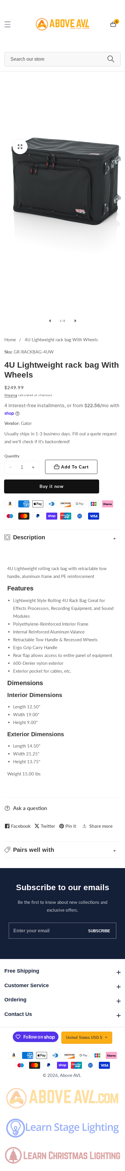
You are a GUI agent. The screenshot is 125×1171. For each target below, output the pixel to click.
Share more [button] (100, 826)
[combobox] (62, 59)
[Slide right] (75, 320)
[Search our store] (111, 59)
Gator (26, 423)
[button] (62, 850)
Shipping (10, 395)
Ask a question (30, 808)
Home (10, 339)
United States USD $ (84, 1037)
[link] (62, 1097)
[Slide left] (49, 320)
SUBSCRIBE (99, 930)
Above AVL (70, 1075)
